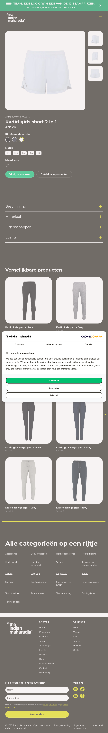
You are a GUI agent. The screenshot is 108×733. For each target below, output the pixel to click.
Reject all (54, 395)
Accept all (54, 380)
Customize (54, 388)
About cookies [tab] (54, 344)
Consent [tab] (19, 344)
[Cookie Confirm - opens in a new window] (91, 336)
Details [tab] (88, 344)
